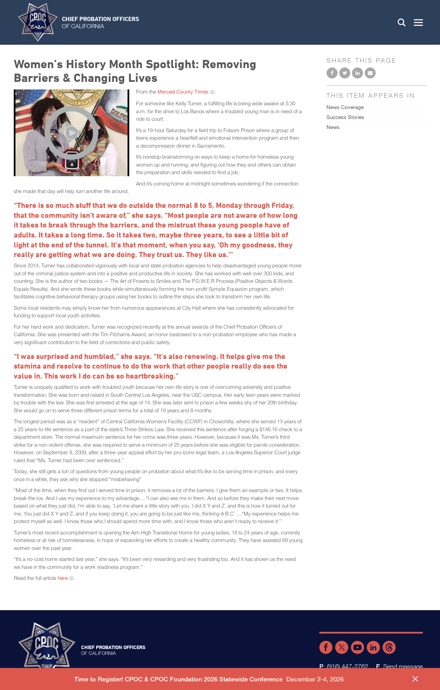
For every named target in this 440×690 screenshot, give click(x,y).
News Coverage (345, 107)
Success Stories (345, 117)
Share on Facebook (332, 72)
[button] (418, 22)
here (63, 578)
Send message (403, 666)
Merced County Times (183, 91)
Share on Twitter (344, 72)
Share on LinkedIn (357, 72)
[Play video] (71, 132)
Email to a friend (370, 72)
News (333, 127)
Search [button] (402, 22)
